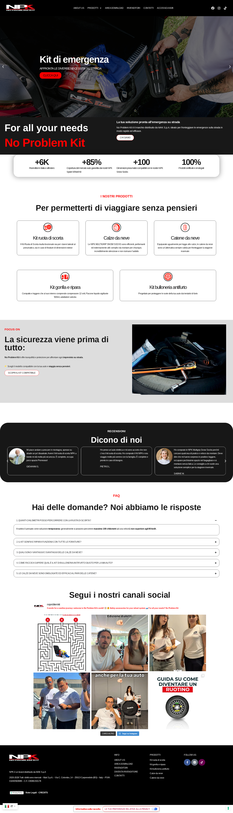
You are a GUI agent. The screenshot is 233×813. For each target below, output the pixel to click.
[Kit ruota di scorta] (47, 227)
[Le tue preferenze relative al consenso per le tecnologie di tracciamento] (228, 808)
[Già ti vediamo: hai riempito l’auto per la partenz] (61, 701)
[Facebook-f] (187, 762)
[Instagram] (219, 8)
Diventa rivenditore (126, 772)
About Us (78, 8)
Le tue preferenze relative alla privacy (127, 809)
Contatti (148, 8)
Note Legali (31, 792)
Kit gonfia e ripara (65, 287)
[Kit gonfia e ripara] (65, 276)
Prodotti (93, 8)
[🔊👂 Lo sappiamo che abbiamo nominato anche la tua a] (119, 701)
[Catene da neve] (185, 227)
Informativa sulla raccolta (88, 809)
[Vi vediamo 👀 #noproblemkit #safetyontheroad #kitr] (177, 643)
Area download (114, 8)
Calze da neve (116, 238)
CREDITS (43, 792)
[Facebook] (213, 8)
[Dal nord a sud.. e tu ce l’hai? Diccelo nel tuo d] (119, 643)
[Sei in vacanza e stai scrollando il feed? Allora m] (61, 643)
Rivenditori (133, 8)
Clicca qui (50, 72)
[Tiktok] (225, 8)
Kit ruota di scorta (48, 238)
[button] (3, 66)
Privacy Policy (18, 793)
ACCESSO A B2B (165, 8)
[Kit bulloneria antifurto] (168, 276)
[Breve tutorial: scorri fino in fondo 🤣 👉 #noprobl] (177, 701)
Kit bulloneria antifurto (168, 287)
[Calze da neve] (116, 227)
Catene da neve (185, 238)
